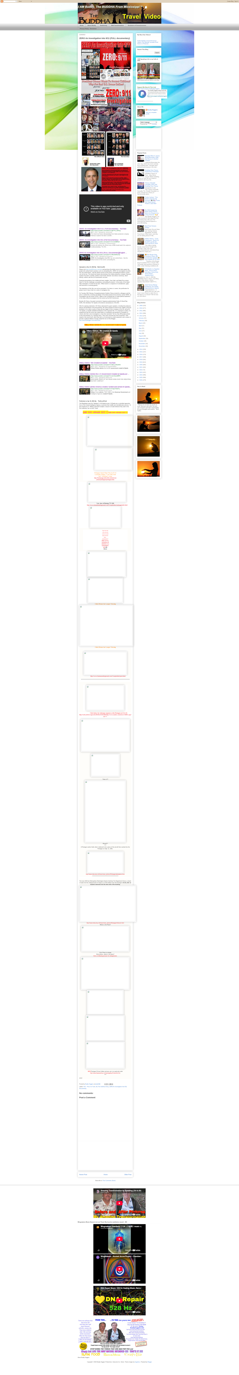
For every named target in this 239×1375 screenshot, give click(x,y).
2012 (141, 313)
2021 (141, 367)
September (142, 338)
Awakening (103, 25)
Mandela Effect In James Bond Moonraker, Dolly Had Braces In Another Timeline (152, 158)
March (141, 323)
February (142, 320)
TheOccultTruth (102, 401)
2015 (141, 352)
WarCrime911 (101, 267)
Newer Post (83, 1174)
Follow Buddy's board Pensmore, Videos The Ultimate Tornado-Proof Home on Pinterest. (147, 42)
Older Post (127, 1174)
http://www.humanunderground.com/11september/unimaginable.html (107, 505)
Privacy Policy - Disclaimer (88, 28)
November (142, 343)
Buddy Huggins (153, 110)
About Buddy (91, 25)
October (141, 341)
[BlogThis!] (107, 1084)
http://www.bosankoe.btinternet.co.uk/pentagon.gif (105, 544)
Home (81, 25)
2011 (141, 310)
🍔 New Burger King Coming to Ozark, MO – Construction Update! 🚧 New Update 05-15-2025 (152, 257)
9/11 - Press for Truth (89, 1086)
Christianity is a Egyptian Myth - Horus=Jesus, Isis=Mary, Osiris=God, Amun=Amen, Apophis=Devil (152, 272)
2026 (141, 380)
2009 (141, 305)
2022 (141, 370)
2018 (141, 359)
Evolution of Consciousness (137, 25)
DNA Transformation (117, 25)
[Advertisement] (105, 1155)
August (141, 336)
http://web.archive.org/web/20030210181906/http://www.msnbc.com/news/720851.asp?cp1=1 (105, 715)
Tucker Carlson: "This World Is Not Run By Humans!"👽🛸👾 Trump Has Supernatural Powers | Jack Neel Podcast (148, 201)
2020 (141, 364)
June (140, 330)
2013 (141, 316)
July (140, 333)
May (140, 328)
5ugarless (137, 1362)
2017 (141, 357)
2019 (141, 362)
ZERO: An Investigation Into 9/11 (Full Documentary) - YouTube (102, 240)
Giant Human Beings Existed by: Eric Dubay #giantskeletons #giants (152, 286)
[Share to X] (109, 1084)
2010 (141, 308)
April (140, 325)
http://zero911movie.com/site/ (94, 269)
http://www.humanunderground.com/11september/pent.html (107, 676)
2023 (141, 372)
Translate (154, 124)
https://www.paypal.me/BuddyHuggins (148, 88)
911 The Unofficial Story (102, 1086)
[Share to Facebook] (110, 1084)
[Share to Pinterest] (112, 1084)
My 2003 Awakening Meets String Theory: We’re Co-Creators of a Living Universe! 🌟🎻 (152, 212)
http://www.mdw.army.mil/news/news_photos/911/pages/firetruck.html (105, 923)
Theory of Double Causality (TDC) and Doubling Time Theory (151, 184)
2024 (141, 375)
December (142, 346)
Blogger (150, 1362)
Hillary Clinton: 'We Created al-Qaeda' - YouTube (97, 363)
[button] (91, 232)
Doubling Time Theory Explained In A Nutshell (151, 170)
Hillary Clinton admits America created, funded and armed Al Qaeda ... (105, 387)
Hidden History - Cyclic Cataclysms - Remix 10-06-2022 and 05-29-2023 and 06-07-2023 (152, 241)
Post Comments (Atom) (109, 1180)
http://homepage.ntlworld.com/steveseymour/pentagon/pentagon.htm (105, 478)
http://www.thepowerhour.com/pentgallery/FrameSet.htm (105, 1073)
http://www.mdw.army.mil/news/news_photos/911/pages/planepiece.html (105, 874)
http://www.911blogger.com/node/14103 (89, 320)
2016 (141, 354)
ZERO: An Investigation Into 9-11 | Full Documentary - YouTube (102, 229)
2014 (141, 349)
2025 (141, 377)
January (141, 318)
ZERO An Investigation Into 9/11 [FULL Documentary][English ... (103, 253)
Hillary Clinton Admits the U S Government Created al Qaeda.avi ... (104, 374)
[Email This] (105, 1084)
